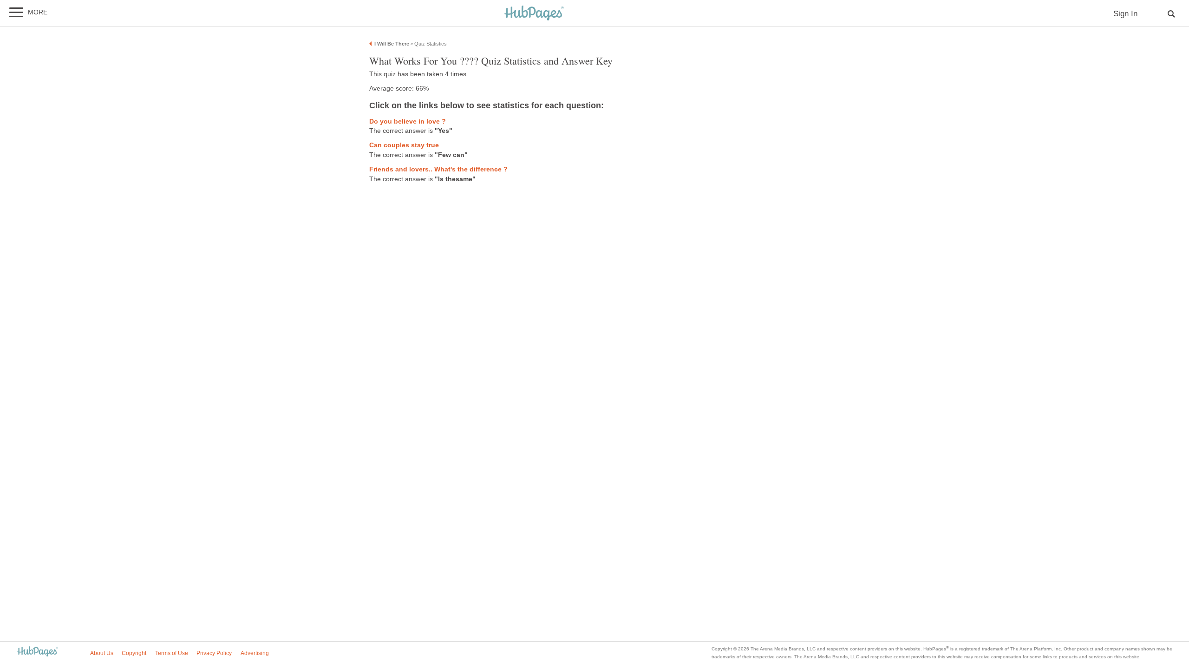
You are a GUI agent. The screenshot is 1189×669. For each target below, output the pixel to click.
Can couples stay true (404, 145)
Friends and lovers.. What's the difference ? (438, 169)
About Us (101, 653)
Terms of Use (171, 653)
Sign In (1125, 13)
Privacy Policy (214, 653)
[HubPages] (534, 14)
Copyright (134, 653)
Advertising (255, 653)
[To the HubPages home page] (37, 652)
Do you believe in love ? (407, 121)
